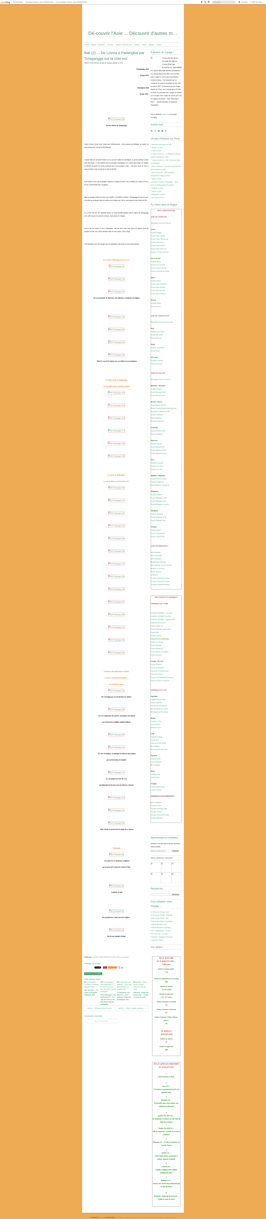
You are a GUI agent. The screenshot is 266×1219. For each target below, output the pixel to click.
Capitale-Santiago (156, 737)
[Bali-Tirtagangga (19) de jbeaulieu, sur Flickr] (116, 329)
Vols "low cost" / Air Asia (159, 934)
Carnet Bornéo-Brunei (158, 405)
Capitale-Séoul (156, 261)
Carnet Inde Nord (157, 335)
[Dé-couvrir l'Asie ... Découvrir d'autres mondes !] (156, 62)
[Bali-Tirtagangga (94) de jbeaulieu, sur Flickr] (116, 823)
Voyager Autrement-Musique (160, 584)
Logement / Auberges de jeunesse (162, 937)
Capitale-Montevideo (158, 787)
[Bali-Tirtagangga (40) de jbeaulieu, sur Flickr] (116, 709)
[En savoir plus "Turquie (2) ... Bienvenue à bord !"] (166, 867)
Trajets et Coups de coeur (123, 45)
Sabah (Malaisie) (156, 418)
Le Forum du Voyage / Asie (160, 912)
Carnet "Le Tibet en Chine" (160, 252)
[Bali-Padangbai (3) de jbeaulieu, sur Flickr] (116, 886)
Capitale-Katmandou (158, 347)
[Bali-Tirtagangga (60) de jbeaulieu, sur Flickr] (116, 734)
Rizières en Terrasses (158, 568)
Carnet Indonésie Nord (158, 450)
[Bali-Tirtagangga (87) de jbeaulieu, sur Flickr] (116, 602)
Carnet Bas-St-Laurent (158, 623)
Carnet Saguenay (156, 655)
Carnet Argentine (156, 702)
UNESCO (154, 575)
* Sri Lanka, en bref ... (158, 197)
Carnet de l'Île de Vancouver (160, 680)
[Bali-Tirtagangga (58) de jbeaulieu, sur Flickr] (116, 576)
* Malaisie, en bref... (157, 188)
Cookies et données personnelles (155, 1217)
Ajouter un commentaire (101, 1021)
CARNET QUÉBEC (158, 619)
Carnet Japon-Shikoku (158, 293)
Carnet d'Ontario (156, 664)
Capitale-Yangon (156, 389)
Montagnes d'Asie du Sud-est (160, 379)
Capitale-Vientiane (157, 463)
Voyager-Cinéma (156, 812)
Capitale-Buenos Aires (158, 699)
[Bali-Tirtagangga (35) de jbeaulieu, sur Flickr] (116, 526)
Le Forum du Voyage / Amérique (161, 915)
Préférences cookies (170, 1217)
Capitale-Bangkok (157, 514)
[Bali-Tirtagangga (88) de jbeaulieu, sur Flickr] (116, 119)
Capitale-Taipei (156, 303)
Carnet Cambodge (157, 434)
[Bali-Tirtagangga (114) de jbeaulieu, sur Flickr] (116, 418)
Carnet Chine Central (158, 236)
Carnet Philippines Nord (159, 498)
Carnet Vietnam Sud (157, 536)
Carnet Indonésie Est (158, 447)
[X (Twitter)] (205, 2)
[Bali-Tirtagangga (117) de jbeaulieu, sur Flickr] (116, 431)
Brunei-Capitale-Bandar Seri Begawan (163, 408)
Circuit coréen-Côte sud (159, 268)
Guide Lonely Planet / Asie (159, 918)
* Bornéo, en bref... (157, 147)
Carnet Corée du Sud (158, 265)
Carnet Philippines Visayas (160, 504)
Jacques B (164, 114)
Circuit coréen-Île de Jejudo (160, 271)
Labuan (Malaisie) (157, 414)
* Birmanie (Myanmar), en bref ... (162, 144)
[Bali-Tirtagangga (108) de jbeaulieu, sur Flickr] (116, 443)
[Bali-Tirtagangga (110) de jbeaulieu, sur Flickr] (116, 456)
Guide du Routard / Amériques (161, 927)
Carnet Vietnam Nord (158, 533)
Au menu (110, 45)
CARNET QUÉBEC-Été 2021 (161, 616)
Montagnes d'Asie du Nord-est (161, 223)
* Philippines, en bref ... (158, 194)
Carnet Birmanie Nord (158, 392)
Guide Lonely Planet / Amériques (162, 921)
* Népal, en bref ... (157, 191)
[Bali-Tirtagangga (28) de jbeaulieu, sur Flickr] (116, 355)
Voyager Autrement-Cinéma (160, 578)
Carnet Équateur (156, 762)
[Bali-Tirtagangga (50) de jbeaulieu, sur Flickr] (116, 551)
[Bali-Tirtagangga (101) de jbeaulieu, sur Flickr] (116, 393)
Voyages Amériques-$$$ (159, 808)
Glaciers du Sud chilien (158, 743)
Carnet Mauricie (156, 645)
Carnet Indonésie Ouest (158, 453)
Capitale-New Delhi (157, 331)
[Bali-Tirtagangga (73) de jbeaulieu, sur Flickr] (116, 690)
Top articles (120, 1217)
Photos (144, 45)
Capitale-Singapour (157, 482)
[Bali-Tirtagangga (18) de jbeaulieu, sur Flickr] (116, 317)
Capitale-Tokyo (156, 281)
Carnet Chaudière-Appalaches (161, 629)
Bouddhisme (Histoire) (158, 562)
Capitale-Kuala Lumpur (159, 479)
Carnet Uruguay (156, 790)
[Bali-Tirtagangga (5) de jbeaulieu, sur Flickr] (116, 266)
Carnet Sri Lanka (156, 364)
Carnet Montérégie (157, 648)
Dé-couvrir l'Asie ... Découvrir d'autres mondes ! (133, 33)
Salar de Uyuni (156, 727)
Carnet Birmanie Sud (158, 395)
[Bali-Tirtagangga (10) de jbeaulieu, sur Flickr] (116, 279)
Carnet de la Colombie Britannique (162, 677)
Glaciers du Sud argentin (159, 706)
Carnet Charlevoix (157, 626)
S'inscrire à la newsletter (93, 974)
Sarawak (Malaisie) (157, 421)
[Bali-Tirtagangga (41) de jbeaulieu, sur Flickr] (116, 810)
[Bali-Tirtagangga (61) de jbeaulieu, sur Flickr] (116, 747)
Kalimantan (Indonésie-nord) (160, 411)
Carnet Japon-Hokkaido (159, 284)
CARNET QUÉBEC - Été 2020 (161, 613)
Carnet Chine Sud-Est (158, 245)
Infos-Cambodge (156, 555)
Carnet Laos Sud (156, 469)
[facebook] (201, 2)
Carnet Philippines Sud (158, 501)
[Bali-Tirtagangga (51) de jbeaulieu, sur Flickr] (116, 564)
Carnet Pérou (155, 777)
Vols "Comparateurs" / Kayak (160, 931)
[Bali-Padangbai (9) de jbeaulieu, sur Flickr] (116, 854)
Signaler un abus (135, 1217)
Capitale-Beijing (156, 232)
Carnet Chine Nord (157, 242)
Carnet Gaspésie (156, 635)
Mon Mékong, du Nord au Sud (161, 565)
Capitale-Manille (156, 494)
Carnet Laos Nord (157, 466)
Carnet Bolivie (155, 724)
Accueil (86, 45)
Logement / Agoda (157, 940)
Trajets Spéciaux (156, 571)
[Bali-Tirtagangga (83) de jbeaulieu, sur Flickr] (116, 589)
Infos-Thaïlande (156, 559)
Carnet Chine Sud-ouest (159, 249)
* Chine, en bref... (157, 151)
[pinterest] (208, 2)
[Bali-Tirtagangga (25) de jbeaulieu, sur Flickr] (116, 342)
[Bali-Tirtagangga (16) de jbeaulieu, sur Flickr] (116, 291)
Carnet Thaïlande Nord (158, 517)
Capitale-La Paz (156, 721)
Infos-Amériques (156, 802)
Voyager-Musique (157, 818)
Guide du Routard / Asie (159, 924)
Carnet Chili (155, 740)
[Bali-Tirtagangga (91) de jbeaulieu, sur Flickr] (116, 627)
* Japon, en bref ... (157, 179)
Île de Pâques (155, 746)
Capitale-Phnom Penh (158, 431)
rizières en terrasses (122, 957)
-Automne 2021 (170, 619)
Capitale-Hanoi (156, 530)
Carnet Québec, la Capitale (159, 652)
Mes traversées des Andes (159, 709)
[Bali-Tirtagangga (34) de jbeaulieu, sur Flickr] (116, 513)
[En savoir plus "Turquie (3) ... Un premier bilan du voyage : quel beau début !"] (156, 867)
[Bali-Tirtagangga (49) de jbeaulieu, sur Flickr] (116, 538)
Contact (158, 45)
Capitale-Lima (155, 774)
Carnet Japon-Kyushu (158, 290)
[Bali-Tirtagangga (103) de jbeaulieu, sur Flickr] (116, 405)
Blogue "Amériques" (98, 45)
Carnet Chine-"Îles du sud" (160, 239)
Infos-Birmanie (156, 552)
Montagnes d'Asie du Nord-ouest (162, 322)
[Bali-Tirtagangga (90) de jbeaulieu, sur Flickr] (116, 614)
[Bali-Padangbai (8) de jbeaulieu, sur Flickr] (116, 930)
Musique (151, 45)
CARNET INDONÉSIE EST (102, 957)
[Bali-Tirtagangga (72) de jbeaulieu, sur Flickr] (116, 772)
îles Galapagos (155, 765)
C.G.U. (143, 1217)
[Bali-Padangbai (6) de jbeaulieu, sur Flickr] (116, 911)
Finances (137, 45)
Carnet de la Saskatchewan (159, 671)
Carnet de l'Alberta (157, 674)
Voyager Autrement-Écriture (160, 581)
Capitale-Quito (155, 759)
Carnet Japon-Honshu (158, 287)
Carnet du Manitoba (157, 668)
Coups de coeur (156, 805)
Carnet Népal (155, 351)
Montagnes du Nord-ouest (159, 712)
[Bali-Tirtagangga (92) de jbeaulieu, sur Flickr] (116, 640)
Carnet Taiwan (156, 306)
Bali (114, 957)
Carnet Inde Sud (156, 338)
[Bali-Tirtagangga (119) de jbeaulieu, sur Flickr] (116, 797)
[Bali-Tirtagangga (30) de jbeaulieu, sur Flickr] (116, 488)
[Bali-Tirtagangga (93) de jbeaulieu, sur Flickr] (116, 652)
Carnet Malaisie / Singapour (160, 485)
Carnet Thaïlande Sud (158, 520)
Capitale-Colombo (157, 360)
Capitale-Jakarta (156, 443)
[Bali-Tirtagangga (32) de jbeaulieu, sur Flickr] (116, 500)
